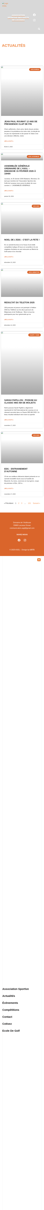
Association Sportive (15, 989)
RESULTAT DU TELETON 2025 (19, 302)
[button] (39, 29)
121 (29, 503)
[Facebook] (34, 15)
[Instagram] (34, 20)
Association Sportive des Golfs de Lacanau (18, 17)
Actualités (8, 996)
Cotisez (7, 1024)
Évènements (10, 1003)
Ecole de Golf (11, 1031)
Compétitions (10, 1010)
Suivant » (36, 503)
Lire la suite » (9, 141)
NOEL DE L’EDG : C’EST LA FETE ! (22, 240)
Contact (7, 1017)
